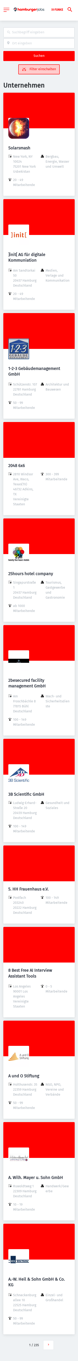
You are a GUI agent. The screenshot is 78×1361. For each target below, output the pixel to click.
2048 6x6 (16, 465)
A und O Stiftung (23, 1075)
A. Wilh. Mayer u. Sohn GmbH (35, 1177)
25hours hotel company (30, 573)
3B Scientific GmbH (26, 794)
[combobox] (39, 32)
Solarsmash (19, 147)
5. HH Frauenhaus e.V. (28, 889)
